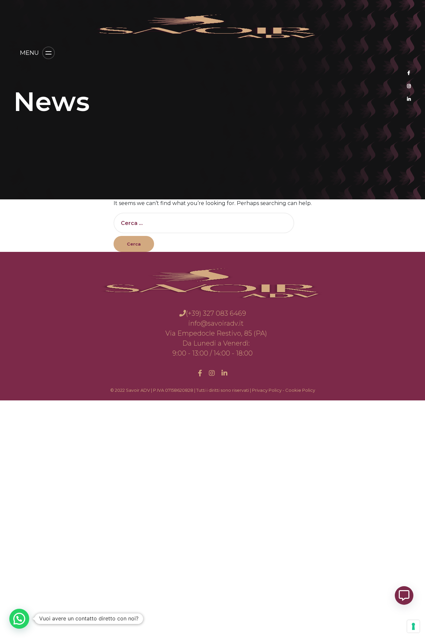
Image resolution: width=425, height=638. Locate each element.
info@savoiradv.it (216, 323)
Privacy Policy (267, 390)
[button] (19, 619)
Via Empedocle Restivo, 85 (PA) (215, 333)
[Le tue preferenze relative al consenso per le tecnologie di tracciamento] (413, 626)
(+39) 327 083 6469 (216, 313)
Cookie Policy (300, 390)
